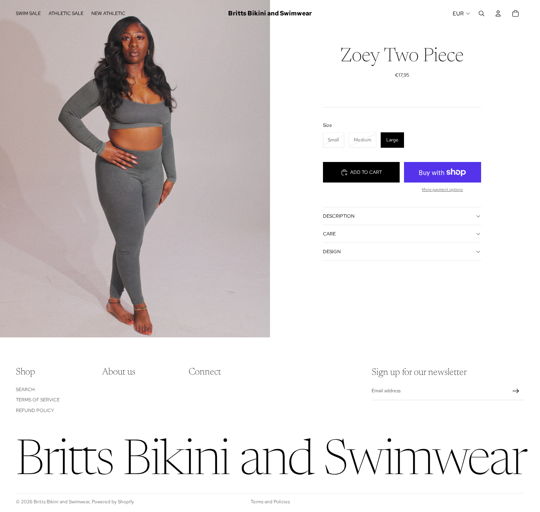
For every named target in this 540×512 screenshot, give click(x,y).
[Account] (498, 13)
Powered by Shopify (113, 502)
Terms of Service (38, 400)
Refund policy (35, 410)
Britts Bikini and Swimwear (61, 502)
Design (332, 251)
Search (25, 389)
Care (329, 234)
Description (339, 216)
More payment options (442, 189)
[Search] (481, 13)
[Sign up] (516, 391)
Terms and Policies (270, 502)
